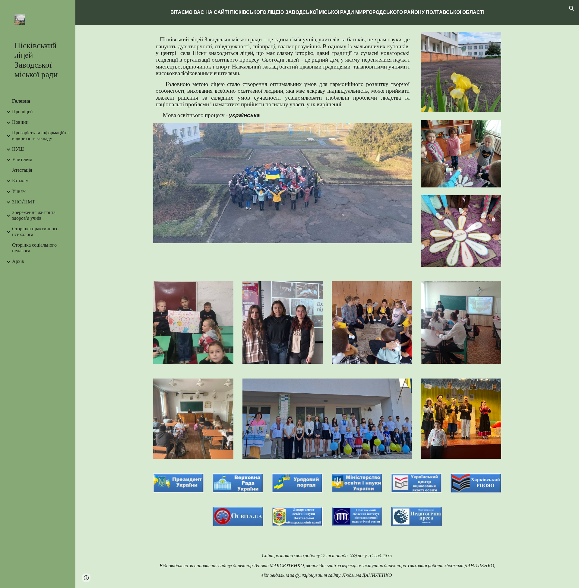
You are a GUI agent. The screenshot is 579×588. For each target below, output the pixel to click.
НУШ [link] (18, 149)
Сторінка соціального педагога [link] (34, 248)
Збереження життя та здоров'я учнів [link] (33, 215)
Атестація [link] (22, 170)
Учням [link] (19, 191)
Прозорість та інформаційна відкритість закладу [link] (41, 136)
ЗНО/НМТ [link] (23, 202)
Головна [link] (21, 101)
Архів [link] (18, 261)
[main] (327, 12)
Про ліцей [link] (22, 112)
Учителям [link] (22, 160)
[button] (572, 8)
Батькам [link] (20, 181)
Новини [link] (20, 122)
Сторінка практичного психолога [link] (35, 232)
